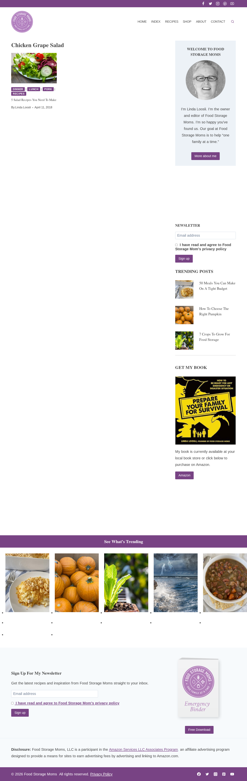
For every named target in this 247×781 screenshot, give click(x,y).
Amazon (184, 475)
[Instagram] (217, 3)
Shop (187, 21)
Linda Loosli (23, 107)
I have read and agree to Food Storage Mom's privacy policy (203, 247)
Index (155, 21)
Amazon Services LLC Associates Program (143, 749)
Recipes (171, 21)
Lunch (34, 89)
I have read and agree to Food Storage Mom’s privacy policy (67, 703)
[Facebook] (203, 3)
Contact (218, 21)
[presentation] (34, 68)
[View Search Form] (232, 21)
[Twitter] (210, 3)
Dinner (18, 89)
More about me (205, 156)
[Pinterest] (225, 3)
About (201, 21)
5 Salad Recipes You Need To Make (33, 100)
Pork (48, 89)
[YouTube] (232, 3)
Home (142, 21)
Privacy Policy (101, 774)
